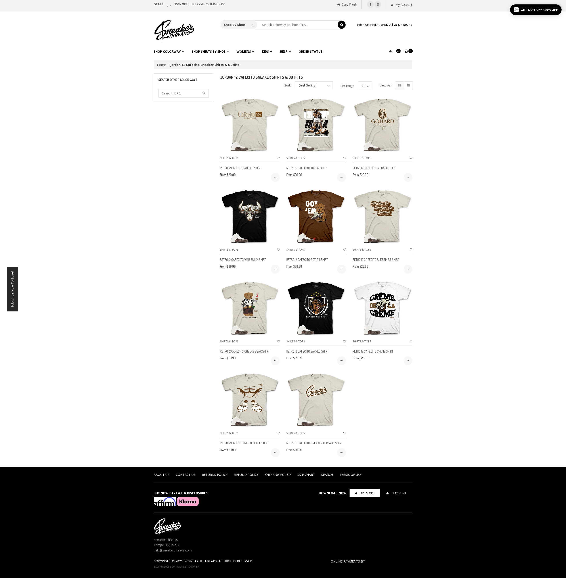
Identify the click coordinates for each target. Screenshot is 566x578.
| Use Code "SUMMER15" (199, 4)
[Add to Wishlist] (278, 158)
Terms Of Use (350, 474)
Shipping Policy (278, 474)
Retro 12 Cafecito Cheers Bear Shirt (245, 351)
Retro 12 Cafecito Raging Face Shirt (244, 443)
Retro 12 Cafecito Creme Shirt (373, 351)
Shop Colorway (167, 51)
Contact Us (185, 474)
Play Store (399, 493)
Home (161, 65)
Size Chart (306, 474)
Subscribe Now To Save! (12, 289)
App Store (367, 493)
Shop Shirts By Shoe (209, 51)
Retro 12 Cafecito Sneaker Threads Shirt (314, 443)
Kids (265, 51)
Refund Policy (246, 474)
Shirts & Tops (229, 158)
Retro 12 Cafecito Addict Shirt (241, 168)
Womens (244, 51)
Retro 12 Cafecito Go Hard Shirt (374, 168)
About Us (161, 474)
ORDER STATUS (310, 51)
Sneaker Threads (202, 561)
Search (327, 474)
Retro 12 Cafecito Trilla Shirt (306, 168)
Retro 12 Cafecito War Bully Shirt (243, 259)
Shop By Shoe (234, 25)
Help (284, 51)
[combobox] (297, 25)
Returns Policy (215, 474)
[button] (536, 9)
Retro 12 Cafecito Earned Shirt (307, 351)
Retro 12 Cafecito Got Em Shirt (307, 259)
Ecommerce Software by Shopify (176, 566)
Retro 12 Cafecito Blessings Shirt (376, 259)
